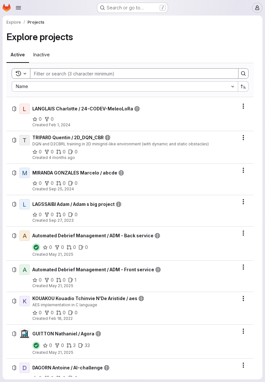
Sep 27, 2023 (61, 220)
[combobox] (125, 86)
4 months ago (62, 157)
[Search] (243, 73)
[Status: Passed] (36, 247)
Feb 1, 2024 (59, 124)
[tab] (17, 55)
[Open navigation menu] (18, 8)
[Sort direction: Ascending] (243, 86)
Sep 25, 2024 (61, 188)
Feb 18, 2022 (61, 318)
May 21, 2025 (61, 254)
